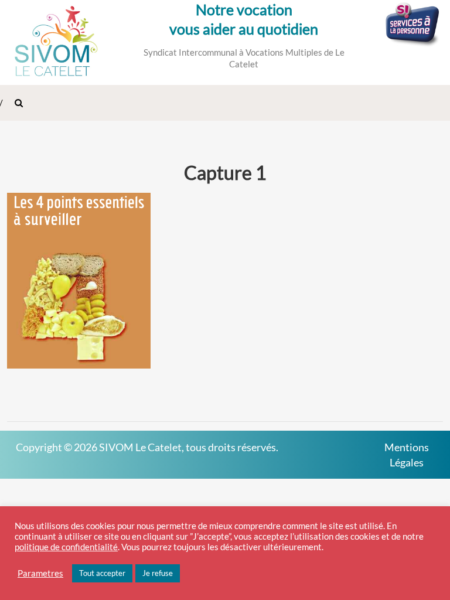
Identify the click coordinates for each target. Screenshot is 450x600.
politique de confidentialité (66, 547)
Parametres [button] (40, 573)
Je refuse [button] (157, 573)
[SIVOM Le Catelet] (56, 41)
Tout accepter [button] (102, 573)
